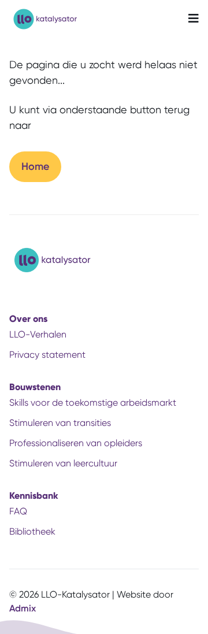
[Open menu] (193, 19)
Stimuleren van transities (60, 422)
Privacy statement (47, 354)
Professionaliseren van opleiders (75, 443)
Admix (22, 608)
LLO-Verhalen (37, 334)
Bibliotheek (32, 531)
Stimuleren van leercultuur (63, 463)
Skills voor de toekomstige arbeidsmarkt (92, 402)
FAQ (18, 511)
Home (35, 166)
